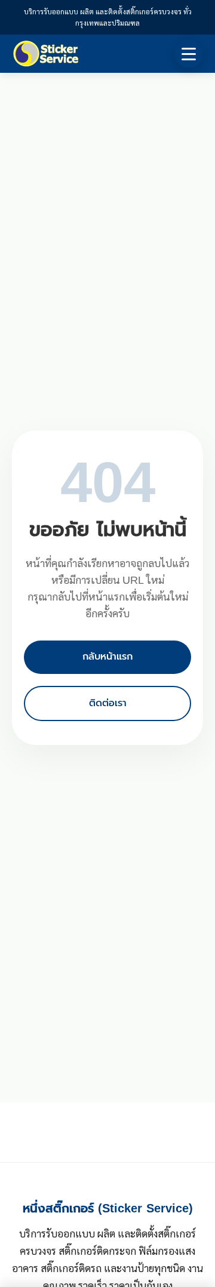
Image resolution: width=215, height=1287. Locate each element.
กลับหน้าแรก (107, 656)
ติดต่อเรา (108, 703)
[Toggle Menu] (188, 53)
